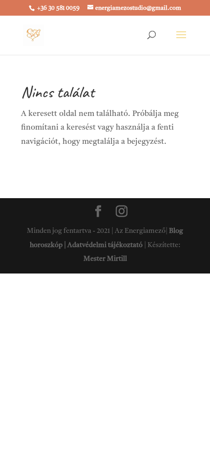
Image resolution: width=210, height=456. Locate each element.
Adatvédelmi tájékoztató (105, 245)
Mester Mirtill (105, 258)
